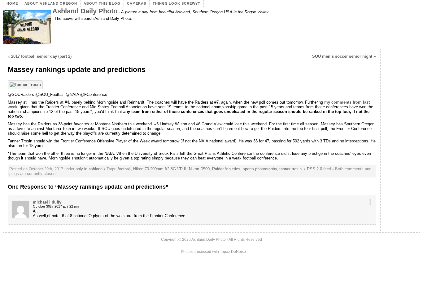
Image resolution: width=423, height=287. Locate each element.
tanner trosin (290, 169)
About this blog (102, 3)
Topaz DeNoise (233, 251)
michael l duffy (47, 202)
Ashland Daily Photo (84, 11)
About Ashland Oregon (50, 3)
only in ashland (89, 169)
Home (12, 3)
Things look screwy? (176, 3)
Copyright (169, 239)
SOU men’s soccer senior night (342, 56)
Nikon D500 (199, 169)
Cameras (136, 3)
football (124, 169)
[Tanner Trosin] (27, 84)
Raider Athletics (226, 169)
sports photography (260, 169)
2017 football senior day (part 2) (41, 56)
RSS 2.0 (314, 169)
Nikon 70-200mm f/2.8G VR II (159, 169)
